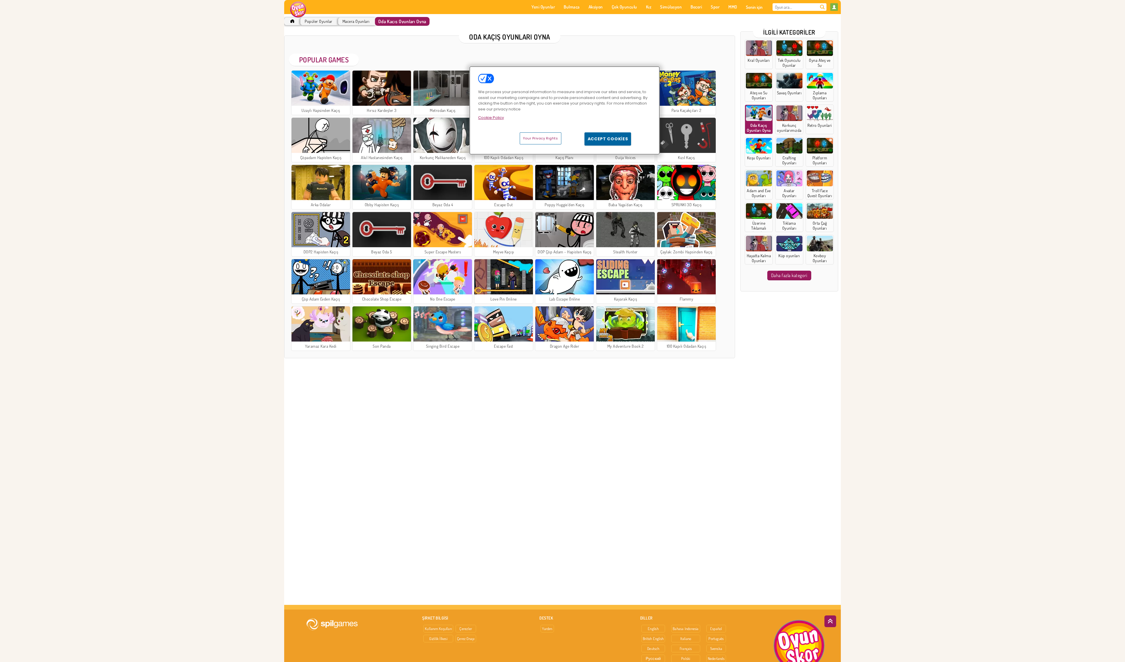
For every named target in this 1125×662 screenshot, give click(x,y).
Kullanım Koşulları (438, 628)
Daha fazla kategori (789, 275)
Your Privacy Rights (540, 138)
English (653, 628)
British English (653, 638)
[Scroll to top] (830, 621)
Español (716, 628)
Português (716, 638)
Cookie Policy (491, 117)
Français (686, 648)
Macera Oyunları (356, 21)
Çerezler (465, 628)
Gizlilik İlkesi (438, 638)
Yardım (547, 628)
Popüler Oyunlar (318, 21)
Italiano (685, 638)
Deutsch (653, 648)
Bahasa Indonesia (686, 628)
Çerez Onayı (465, 638)
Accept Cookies (608, 139)
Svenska (716, 648)
